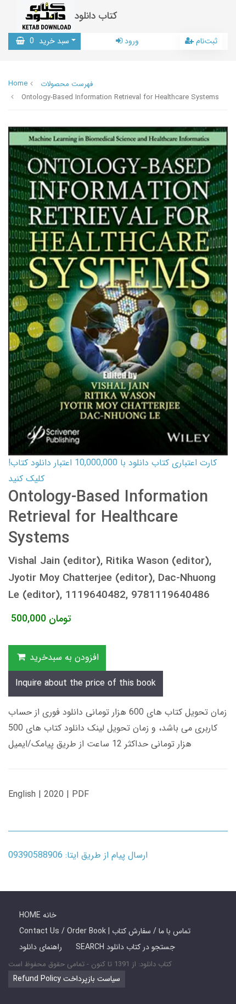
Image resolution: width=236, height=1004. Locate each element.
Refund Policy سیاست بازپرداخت (66, 979)
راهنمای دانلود (40, 947)
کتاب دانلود (96, 16)
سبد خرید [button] (47, 41)
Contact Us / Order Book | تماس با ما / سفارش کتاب (104, 931)
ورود (130, 41)
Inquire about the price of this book (85, 683)
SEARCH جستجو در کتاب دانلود (125, 947)
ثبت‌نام (205, 41)
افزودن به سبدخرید (63, 657)
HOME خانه (38, 915)
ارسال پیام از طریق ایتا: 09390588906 (78, 855)
